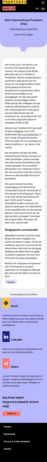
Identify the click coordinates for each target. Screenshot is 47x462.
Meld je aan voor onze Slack (22, 318)
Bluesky (6, 379)
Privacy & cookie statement (17, 441)
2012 (7, 276)
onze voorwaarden (28, 258)
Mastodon (35, 376)
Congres (11, 281)
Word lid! (9, 8)
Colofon (7, 448)
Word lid (11, 413)
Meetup (15, 386)
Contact (7, 426)
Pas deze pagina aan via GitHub (23, 294)
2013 (35, 273)
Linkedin (18, 349)
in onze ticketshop (29, 134)
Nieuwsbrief (9, 434)
